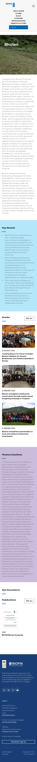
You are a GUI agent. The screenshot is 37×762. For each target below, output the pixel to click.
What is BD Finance (8, 706)
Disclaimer (26, 752)
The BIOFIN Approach (9, 708)
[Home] (10, 5)
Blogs (18, 16)
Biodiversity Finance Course (11, 729)
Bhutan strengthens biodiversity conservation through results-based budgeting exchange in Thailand (17, 396)
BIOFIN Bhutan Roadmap (12, 635)
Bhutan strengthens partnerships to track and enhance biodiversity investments (17, 434)
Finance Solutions (18, 23)
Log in (4, 713)
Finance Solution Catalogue (11, 736)
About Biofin (18, 11)
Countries (18, 18)
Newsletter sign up (18, 742)
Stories (18, 13)
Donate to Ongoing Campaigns (13, 720)
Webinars (5, 727)
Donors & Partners (8, 710)
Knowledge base (18, 21)
